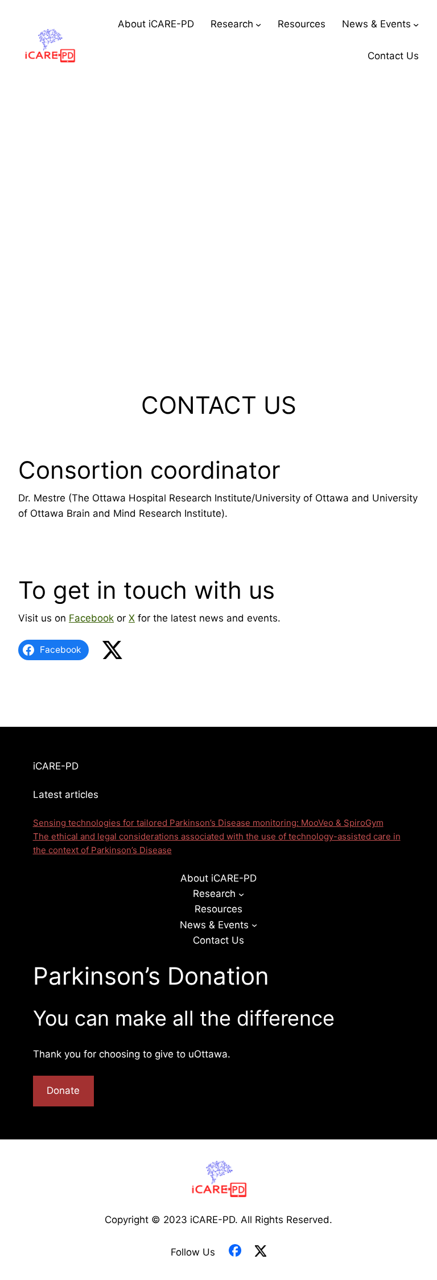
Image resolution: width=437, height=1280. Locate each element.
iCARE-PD (56, 766)
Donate (63, 1090)
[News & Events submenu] (416, 24)
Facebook (91, 618)
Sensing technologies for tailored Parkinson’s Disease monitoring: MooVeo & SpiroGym (208, 822)
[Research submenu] (258, 24)
